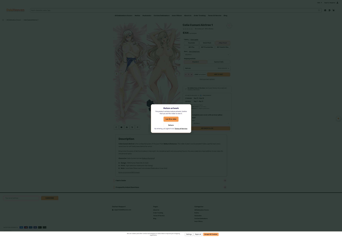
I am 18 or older (171, 119)
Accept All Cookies (210, 234)
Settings (189, 234)
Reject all (198, 234)
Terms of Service (181, 129)
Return (171, 125)
